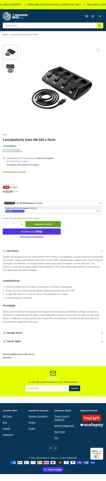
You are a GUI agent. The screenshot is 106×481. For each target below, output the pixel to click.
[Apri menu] (100, 16)
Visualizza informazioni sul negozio (23, 165)
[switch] (97, 456)
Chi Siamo (7, 416)
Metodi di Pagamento (64, 426)
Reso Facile (59, 432)
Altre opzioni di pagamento (31, 237)
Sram (5, 135)
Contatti (6, 428)
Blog (5, 422)
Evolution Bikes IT (42, 458)
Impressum (8, 434)
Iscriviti (74, 388)
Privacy (32, 422)
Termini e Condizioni (38, 416)
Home (5, 34)
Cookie (32, 428)
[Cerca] (100, 25)
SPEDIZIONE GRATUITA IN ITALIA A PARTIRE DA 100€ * (51, 4)
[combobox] (53, 25)
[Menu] (101, 449)
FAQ (56, 438)
